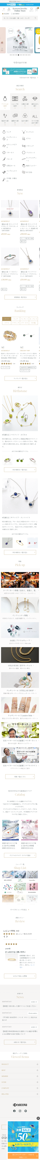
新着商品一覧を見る (20, 297)
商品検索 (6, 14)
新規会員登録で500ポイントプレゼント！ (20, 1)
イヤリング (30, 146)
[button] (18, 55)
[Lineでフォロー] (25, 1111)
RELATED (5, 1094)
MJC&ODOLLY (5, 221)
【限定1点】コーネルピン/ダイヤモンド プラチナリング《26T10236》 (9, 274)
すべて (6, 319)
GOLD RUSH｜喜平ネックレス (20, 665)
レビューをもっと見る (20, 976)
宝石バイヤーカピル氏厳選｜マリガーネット (20, 740)
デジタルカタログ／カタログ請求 (20, 855)
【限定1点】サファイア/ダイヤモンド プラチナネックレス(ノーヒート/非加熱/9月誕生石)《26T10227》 (29, 227)
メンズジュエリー (11, 172)
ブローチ (9, 159)
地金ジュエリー (31, 165)
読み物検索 (16, 14)
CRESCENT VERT (25, 350)
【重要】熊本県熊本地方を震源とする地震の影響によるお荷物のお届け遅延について (20, 1032)
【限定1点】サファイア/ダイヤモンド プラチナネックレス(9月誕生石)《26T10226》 (9, 227)
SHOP (3, 1070)
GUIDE (4, 1082)
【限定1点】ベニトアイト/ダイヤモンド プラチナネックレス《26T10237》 (28, 274)
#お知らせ (34, 1002)
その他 (33, 323)
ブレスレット (30, 152)
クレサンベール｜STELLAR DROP (20, 690)
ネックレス (30, 132)
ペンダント (24, 319)
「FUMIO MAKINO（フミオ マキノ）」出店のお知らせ (19, 1018)
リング (8, 132)
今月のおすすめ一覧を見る (27, 78)
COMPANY (5, 1088)
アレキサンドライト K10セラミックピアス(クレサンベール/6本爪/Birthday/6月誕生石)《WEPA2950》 (28, 355)
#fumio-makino (32, 1013)
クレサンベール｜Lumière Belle (20, 715)
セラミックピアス (11, 145)
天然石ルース (10, 165)
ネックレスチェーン (31, 159)
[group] (20, 4)
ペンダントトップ (11, 138)
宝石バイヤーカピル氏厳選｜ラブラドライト (20, 765)
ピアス (28, 138)
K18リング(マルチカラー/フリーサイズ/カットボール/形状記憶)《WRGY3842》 (10, 355)
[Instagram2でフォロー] (20, 1111)
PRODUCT (5, 1064)
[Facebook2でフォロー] (14, 1111)
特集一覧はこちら (20, 777)
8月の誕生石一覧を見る (20, 470)
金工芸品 (29, 172)
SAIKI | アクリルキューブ (20, 640)
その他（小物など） (11, 179)
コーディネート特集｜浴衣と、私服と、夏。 (20, 590)
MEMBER (5, 1076)
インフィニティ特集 (20, 615)
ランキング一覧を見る (21, 378)
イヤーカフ (10, 152)
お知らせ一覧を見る (20, 1042)
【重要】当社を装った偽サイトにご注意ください (19, 1006)
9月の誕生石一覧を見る (20, 552)
